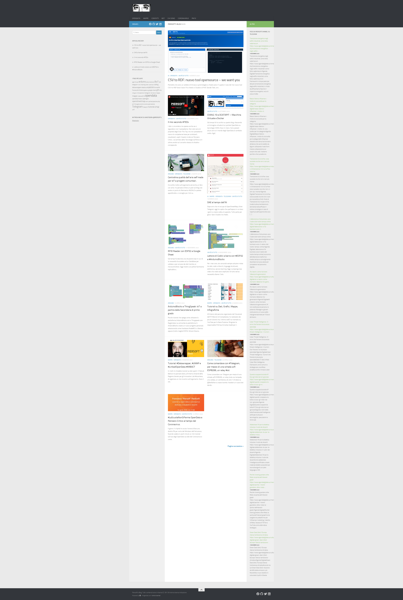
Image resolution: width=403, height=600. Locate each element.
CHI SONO (171, 18)
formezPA (157, 87)
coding (156, 85)
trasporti (145, 107)
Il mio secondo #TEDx (178, 122)
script (141, 104)
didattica (144, 87)
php (159, 101)
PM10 (194, 18)
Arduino (171, 174)
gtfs (157, 90)
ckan (147, 84)
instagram (147, 93)
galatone (146, 90)
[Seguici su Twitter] (157, 24)
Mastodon (135, 121)
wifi (133, 110)
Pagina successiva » (235, 446)
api (137, 82)
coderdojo (151, 84)
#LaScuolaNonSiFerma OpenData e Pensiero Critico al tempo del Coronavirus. (185, 421)
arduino (142, 81)
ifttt (161, 90)
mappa (158, 93)
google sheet (152, 90)
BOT (163, 18)
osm (147, 101)
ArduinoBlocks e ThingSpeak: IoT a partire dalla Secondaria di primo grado (185, 310)
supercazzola (151, 104)
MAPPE (146, 18)
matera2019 (141, 96)
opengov (146, 99)
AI (168, 76)
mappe (134, 96)
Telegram (186, 174)
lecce (154, 93)
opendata (151, 95)
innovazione (140, 93)
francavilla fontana (138, 90)
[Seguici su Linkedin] (160, 24)
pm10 (134, 104)
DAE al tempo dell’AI (217, 202)
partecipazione (153, 101)
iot (151, 93)
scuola (145, 104)
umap (156, 107)
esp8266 (150, 87)
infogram (134, 93)
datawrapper (136, 87)
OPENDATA (136, 18)
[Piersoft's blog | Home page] (141, 8)
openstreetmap (138, 101)
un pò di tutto (183, 76)
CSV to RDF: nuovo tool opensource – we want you (204, 80)
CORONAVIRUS (183, 18)
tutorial (151, 107)
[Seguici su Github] (153, 24)
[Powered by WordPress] (140, 595)
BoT (157, 81)
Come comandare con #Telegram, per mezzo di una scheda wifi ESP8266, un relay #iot (223, 367)
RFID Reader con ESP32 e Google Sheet (147, 62)
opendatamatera (137, 99)
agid (133, 82)
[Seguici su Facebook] (150, 24)
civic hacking (141, 84)
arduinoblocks (150, 82)
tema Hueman (156, 595)
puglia (137, 104)
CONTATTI (155, 18)
